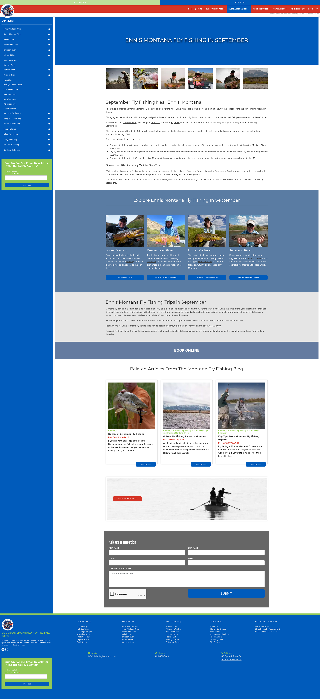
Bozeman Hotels (173, 631)
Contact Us (80, 2)
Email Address (12, 174)
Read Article (146, 464)
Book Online (186, 350)
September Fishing (312, 14)
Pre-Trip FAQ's (172, 634)
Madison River (129, 122)
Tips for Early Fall (124, 277)
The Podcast (215, 642)
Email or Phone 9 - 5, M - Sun (267, 631)
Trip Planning (216, 637)
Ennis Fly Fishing (298, 14)
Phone (112, 558)
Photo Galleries (83, 637)
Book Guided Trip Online (127, 499)
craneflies (151, 261)
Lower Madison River (130, 629)
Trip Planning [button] (280, 9)
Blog (310, 9)
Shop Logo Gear (217, 639)
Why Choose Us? (84, 634)
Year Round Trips (262, 626)
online (170, 325)
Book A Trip (240, 2)
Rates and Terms (173, 642)
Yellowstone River (129, 631)
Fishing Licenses (173, 639)
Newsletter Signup (218, 629)
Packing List (171, 637)
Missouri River (128, 639)
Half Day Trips (83, 629)
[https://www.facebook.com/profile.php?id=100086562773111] (188, 9)
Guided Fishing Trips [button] (215, 9)
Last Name (193, 548)
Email (191, 558)
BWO (112, 154)
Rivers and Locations (283, 14)
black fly (130, 261)
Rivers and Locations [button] (238, 9)
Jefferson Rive (254, 258)
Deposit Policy (83, 639)
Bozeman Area (128, 642)
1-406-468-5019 (213, 325)
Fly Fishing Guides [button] (260, 9)
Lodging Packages (84, 631)
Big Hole (175, 122)
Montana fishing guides (131, 311)
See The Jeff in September (248, 277)
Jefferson (155, 122)
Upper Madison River (130, 626)
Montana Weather (173, 629)
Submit (226, 593)
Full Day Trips (82, 626)
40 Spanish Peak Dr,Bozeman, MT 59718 (232, 658)
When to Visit (171, 626)
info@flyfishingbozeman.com (102, 656)
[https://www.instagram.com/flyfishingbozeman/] (191, 9)
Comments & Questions (120, 568)
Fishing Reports (298, 9)
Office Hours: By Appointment (267, 629)
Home (199, 9)
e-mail (180, 325)
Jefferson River (128, 637)
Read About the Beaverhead (166, 277)
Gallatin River (127, 634)
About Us (214, 626)
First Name (114, 548)
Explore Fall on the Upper (207, 277)
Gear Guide (215, 631)
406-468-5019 (162, 656)
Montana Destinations (219, 634)
